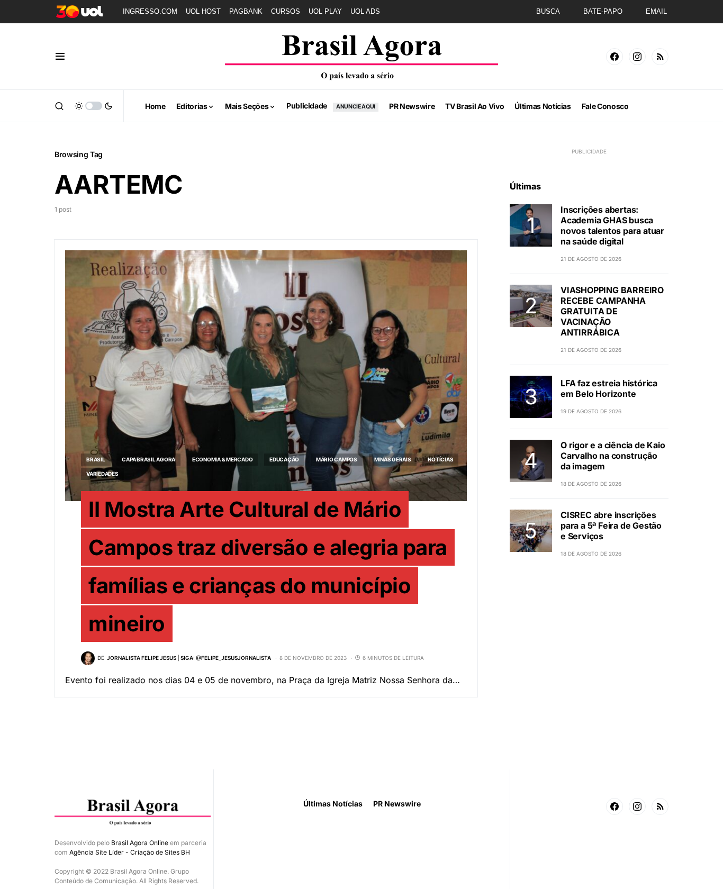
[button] (60, 56)
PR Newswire (397, 803)
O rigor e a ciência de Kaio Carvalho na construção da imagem (613, 455)
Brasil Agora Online (139, 843)
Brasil (95, 459)
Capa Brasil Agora (148, 459)
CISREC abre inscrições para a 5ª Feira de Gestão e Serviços (611, 525)
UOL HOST (203, 11)
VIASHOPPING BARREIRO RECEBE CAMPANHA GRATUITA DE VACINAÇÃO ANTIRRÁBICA (612, 311)
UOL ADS (365, 11)
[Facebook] (614, 56)
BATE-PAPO (602, 11)
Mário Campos (336, 459)
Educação (284, 459)
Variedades (102, 473)
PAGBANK (246, 11)
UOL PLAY (325, 11)
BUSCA (548, 11)
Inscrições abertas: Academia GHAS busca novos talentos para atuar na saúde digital (612, 225)
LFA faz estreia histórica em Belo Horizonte (609, 389)
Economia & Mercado (222, 459)
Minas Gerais (392, 459)
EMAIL (656, 11)
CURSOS (285, 11)
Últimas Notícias (333, 803)
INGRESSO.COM (150, 11)
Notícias (440, 459)
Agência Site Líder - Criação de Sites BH (129, 852)
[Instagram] (637, 56)
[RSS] (660, 56)
